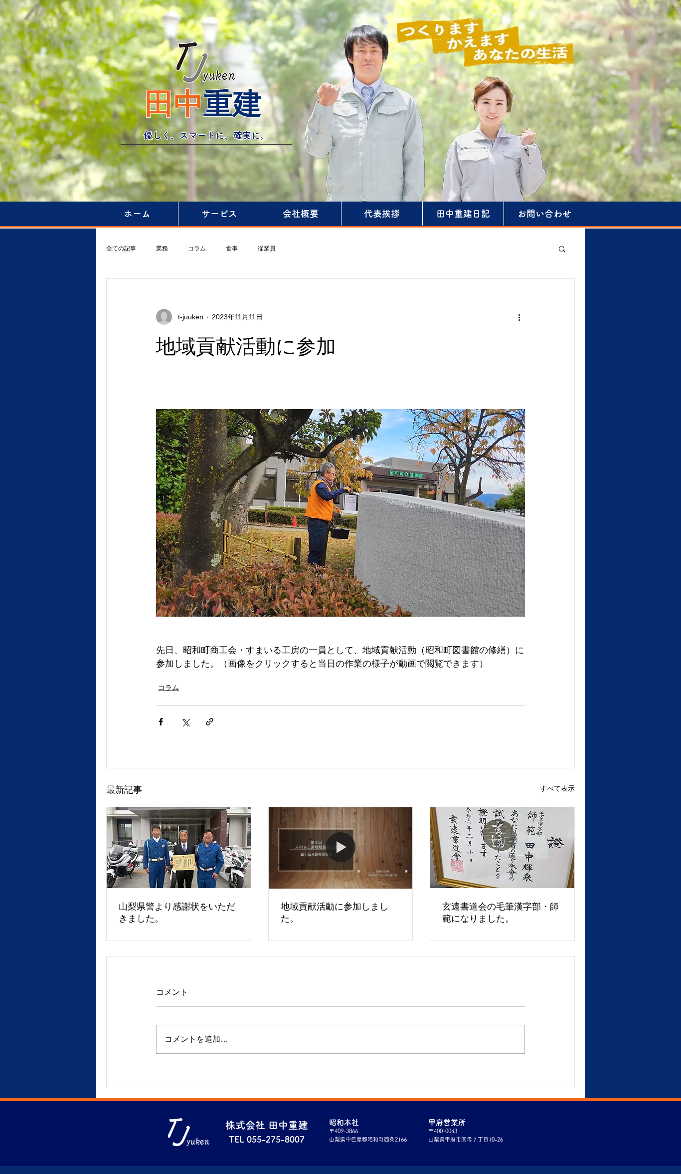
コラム (197, 248)
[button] (562, 248)
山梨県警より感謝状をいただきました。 (177, 913)
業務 (162, 248)
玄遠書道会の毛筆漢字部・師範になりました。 (500, 913)
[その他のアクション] (519, 317)
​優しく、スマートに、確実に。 (206, 135)
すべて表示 (557, 788)
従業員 (267, 248)
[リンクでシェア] (209, 721)
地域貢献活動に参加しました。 (334, 913)
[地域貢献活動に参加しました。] (341, 847)
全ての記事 (121, 248)
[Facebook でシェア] (161, 721)
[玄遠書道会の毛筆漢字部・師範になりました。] (502, 847)
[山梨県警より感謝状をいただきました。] (179, 847)
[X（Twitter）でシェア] (185, 721)
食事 (232, 248)
